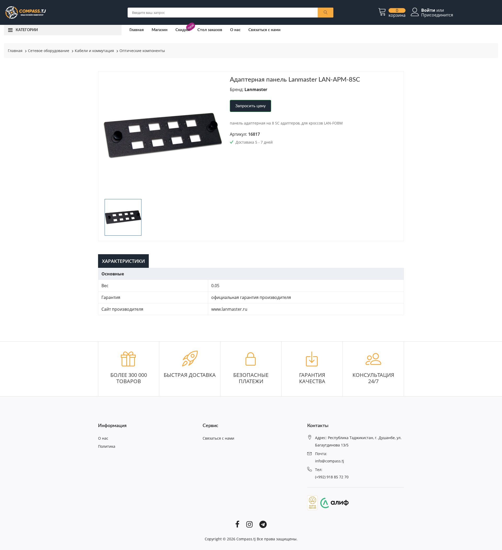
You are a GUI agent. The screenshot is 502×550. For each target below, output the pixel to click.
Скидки (182, 30)
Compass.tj (246, 538)
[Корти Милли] (312, 502)
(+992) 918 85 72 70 (332, 476)
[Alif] (333, 502)
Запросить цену (250, 106)
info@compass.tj (329, 460)
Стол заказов (209, 30)
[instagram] (249, 524)
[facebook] (237, 524)
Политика (106, 446)
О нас (235, 30)
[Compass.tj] (25, 12)
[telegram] (263, 524)
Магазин (160, 30)
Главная (136, 30)
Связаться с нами (264, 30)
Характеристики (123, 261)
